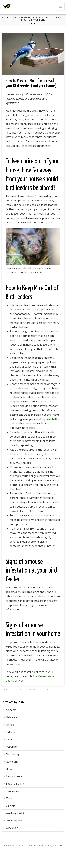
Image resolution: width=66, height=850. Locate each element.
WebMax (57, 846)
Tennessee (12, 791)
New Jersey (12, 754)
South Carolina (15, 783)
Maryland (11, 747)
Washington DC (15, 813)
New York (12, 761)
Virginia (10, 806)
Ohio (9, 769)
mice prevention (27, 690)
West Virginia (14, 820)
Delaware (11, 717)
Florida (10, 724)
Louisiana (12, 739)
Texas (9, 798)
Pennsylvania (14, 776)
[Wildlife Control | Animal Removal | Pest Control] (8, 6)
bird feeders (9, 690)
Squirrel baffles (51, 419)
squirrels (54, 115)
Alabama (11, 710)
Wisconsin (12, 828)
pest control (46, 690)
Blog (9, 17)
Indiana (10, 732)
